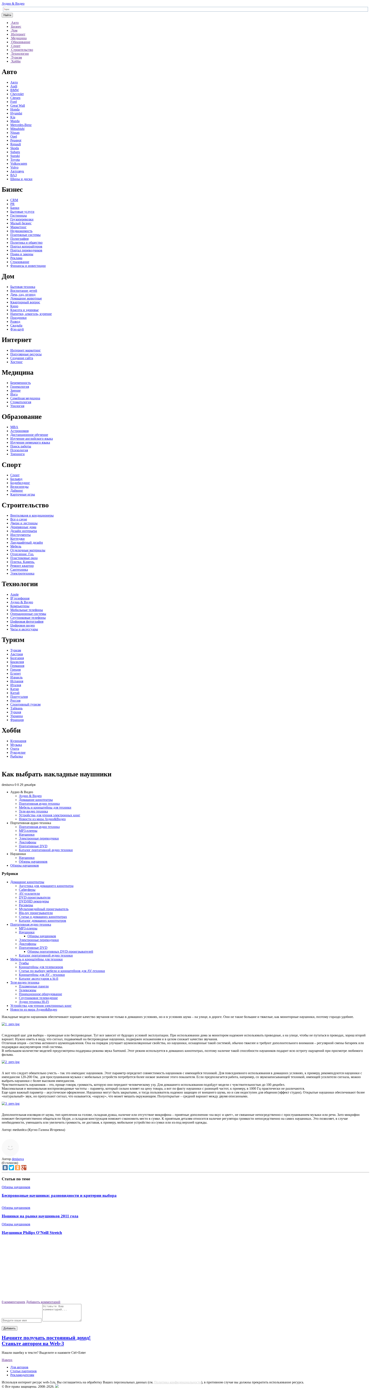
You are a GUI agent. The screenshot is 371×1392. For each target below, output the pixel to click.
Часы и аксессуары (24, 629)
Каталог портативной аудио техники (46, 850)
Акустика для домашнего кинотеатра (46, 886)
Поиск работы (20, 446)
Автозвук (17, 171)
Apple (14, 594)
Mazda (15, 121)
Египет (15, 673)
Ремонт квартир (22, 565)
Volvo (14, 167)
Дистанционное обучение (29, 435)
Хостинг (16, 362)
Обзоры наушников (33, 861)
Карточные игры (22, 494)
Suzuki (15, 156)
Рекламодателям (22, 1375)
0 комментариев (13, 1302)
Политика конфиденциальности (177, 1382)
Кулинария (18, 741)
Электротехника (22, 573)
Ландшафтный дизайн (26, 542)
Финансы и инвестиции (28, 266)
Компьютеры (19, 606)
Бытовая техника (22, 287)
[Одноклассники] (17, 1167)
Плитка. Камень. (22, 562)
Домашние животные (26, 298)
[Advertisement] (185, 1269)
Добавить (9, 1328)
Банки (14, 208)
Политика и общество (26, 242)
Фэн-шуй (17, 329)
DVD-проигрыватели (34, 897)
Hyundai (16, 113)
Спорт (15, 475)
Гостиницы (18, 215)
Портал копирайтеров (26, 246)
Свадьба (16, 325)
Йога (14, 394)
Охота (14, 748)
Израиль (16, 677)
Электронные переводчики (39, 838)
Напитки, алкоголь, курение (31, 314)
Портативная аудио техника (39, 803)
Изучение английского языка (31, 438)
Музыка (16, 745)
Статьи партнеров (23, 1371)
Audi (13, 86)
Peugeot (15, 140)
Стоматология (20, 402)
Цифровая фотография (26, 621)
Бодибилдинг (20, 483)
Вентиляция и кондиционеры (32, 515)
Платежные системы (25, 235)
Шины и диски (21, 179)
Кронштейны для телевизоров (41, 967)
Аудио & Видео (13, 3)
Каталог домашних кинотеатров (42, 920)
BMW (14, 90)
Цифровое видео (22, 625)
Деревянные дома (23, 527)
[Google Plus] (23, 1167)
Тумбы (24, 963)
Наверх (7, 1360)
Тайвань (16, 708)
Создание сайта (21, 358)
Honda (15, 109)
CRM (14, 200)
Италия (15, 685)
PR (12, 204)
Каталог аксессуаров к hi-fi (38, 978)
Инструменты (20, 535)
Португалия (19, 696)
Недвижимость (21, 231)
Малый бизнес (21, 223)
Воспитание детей (23, 290)
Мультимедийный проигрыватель (43, 909)
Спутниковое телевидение (38, 998)
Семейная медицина (25, 398)
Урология (17, 406)
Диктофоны (27, 842)
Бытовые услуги (22, 211)
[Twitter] (11, 1167)
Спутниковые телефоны (28, 617)
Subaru (15, 152)
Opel (13, 136)
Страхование (19, 262)
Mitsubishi (17, 129)
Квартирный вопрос (25, 302)
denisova (18, 1159)
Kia (12, 117)
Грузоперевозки (21, 219)
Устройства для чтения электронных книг (49, 815)
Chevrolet (17, 94)
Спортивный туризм (25, 704)
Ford (13, 101)
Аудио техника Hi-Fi (34, 1002)
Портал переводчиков (26, 250)
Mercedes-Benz (21, 125)
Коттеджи (17, 538)
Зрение (15, 390)
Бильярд (16, 479)
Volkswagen (18, 163)
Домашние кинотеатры (36, 800)
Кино (14, 306)
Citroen (15, 98)
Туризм (15, 650)
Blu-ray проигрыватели (36, 913)
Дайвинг (16, 490)
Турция (15, 712)
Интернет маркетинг (25, 350)
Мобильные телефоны (26, 610)
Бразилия (17, 662)
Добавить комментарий (43, 1302)
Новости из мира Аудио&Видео (42, 819)
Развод (15, 321)
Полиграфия (19, 238)
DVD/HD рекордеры (34, 901)
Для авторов (19, 1367)
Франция (17, 720)
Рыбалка (16, 756)
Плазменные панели (34, 986)
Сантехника (19, 569)
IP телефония (19, 598)
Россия (15, 700)
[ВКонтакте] (5, 1167)
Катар (14, 689)
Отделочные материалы (27, 550)
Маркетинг (18, 227)
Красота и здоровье (24, 310)
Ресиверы (26, 905)
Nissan (15, 132)
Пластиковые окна (24, 558)
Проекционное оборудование (40, 994)
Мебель (15, 546)
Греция (15, 669)
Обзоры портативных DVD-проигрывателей (60, 951)
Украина (16, 716)
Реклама (16, 258)
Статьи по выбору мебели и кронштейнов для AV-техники (62, 971)
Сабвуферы (27, 889)
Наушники (27, 834)
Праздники (18, 317)
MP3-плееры (28, 830)
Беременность (20, 383)
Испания (16, 681)
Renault (15, 144)
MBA (14, 427)
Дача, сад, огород (22, 294)
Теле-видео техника (33, 811)
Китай (15, 693)
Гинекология (19, 386)
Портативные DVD (33, 846)
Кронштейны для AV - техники (42, 975)
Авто (14, 82)
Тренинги (17, 454)
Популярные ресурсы (26, 354)
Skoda (14, 148)
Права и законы (21, 254)
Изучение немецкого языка (30, 442)
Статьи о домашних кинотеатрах (43, 917)
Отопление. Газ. (22, 554)
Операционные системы (28, 614)
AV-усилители (29, 893)
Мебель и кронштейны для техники (45, 807)
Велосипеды (19, 486)
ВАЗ (13, 175)
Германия (17, 666)
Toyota (15, 159)
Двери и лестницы (24, 523)
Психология (19, 450)
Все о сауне (18, 519)
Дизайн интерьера (23, 531)
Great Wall (17, 105)
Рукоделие (18, 752)
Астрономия (19, 431)
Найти (7, 15)
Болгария (17, 658)
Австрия (16, 654)
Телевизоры (27, 990)
